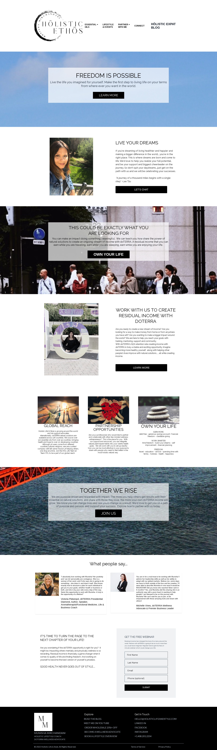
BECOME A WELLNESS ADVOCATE (102, 731)
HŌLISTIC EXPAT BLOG (163, 25)
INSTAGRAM (141, 731)
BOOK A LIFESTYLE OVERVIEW (100, 736)
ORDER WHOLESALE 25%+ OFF (100, 727)
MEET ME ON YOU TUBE (96, 723)
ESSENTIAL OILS (90, 25)
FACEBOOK (141, 727)
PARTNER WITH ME (123, 25)
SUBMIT (146, 687)
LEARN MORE (141, 367)
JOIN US (108, 513)
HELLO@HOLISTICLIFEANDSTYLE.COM (155, 718)
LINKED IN (140, 723)
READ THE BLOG (92, 718)
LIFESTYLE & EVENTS (108, 25)
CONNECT (139, 26)
